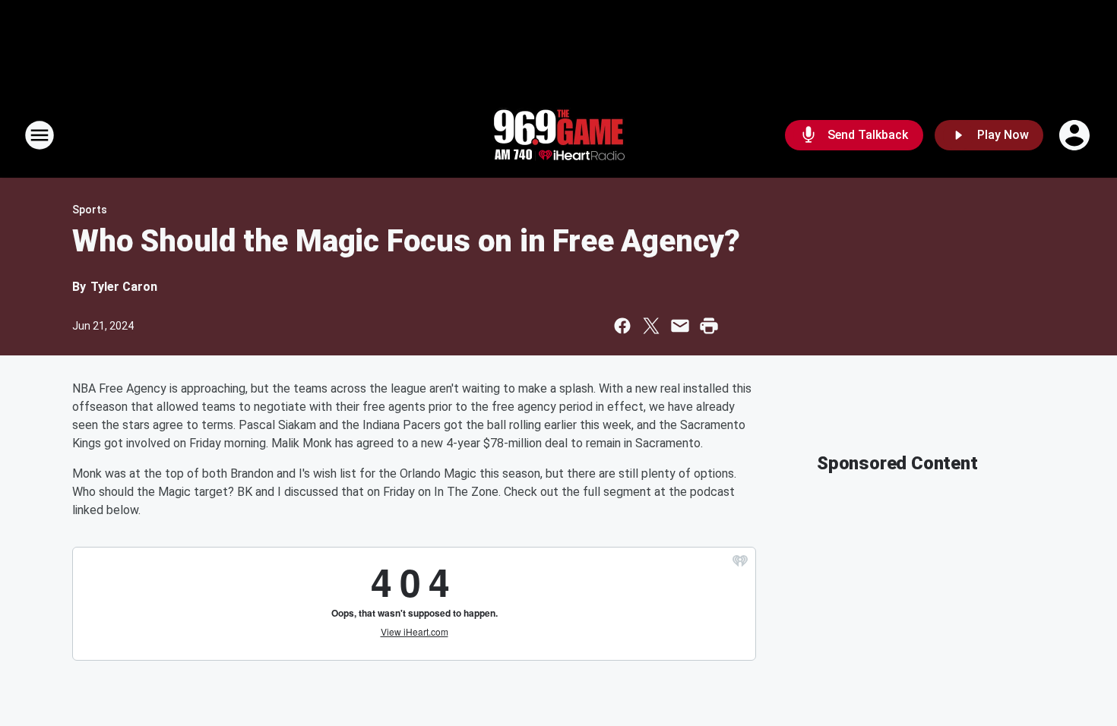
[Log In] (1076, 135)
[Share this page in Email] (680, 325)
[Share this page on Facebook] (622, 325)
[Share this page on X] (651, 325)
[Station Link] (558, 135)
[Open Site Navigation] (39, 135)
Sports (89, 210)
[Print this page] (709, 325)
